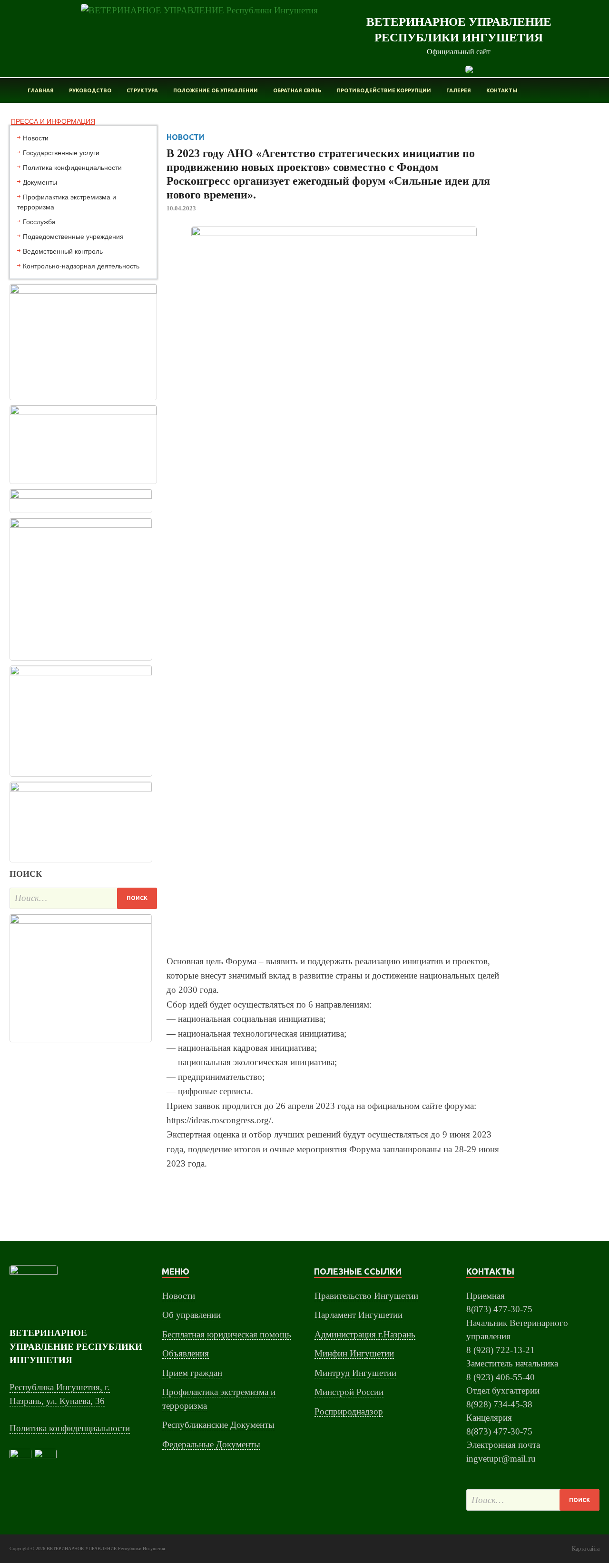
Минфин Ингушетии (354, 1353)
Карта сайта (585, 1548)
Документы (40, 182)
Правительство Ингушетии (366, 1296)
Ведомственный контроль (63, 251)
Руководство (90, 90)
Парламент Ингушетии (358, 1315)
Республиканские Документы (218, 1425)
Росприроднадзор (348, 1411)
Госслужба (39, 222)
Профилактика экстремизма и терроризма (66, 202)
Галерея (458, 90)
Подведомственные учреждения (73, 236)
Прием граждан (192, 1373)
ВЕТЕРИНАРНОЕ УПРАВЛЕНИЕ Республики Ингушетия (106, 1548)
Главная (41, 90)
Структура (142, 90)
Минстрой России (348, 1392)
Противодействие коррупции (384, 90)
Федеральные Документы (211, 1444)
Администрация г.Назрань (364, 1334)
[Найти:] (83, 898)
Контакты (502, 90)
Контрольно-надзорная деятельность (81, 266)
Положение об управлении (215, 90)
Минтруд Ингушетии (355, 1373)
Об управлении (191, 1315)
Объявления (185, 1353)
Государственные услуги (61, 153)
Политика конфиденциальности (72, 167)
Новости (36, 138)
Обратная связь (297, 90)
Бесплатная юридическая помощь (226, 1334)
